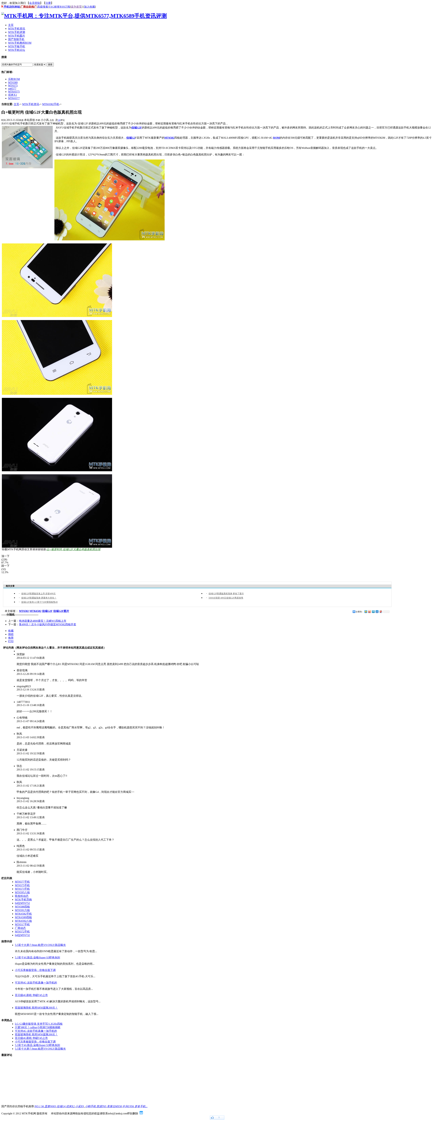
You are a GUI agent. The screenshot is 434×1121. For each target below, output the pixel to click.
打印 (11, 641)
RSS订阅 (65, 6)
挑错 (11, 634)
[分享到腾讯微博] (373, 611)
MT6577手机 (22, 881)
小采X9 (79, 1106)
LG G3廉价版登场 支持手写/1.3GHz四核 (39, 1023)
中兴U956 (128, 1106)
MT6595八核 (22, 892)
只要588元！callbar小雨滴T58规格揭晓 (37, 1027)
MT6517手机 (22, 924)
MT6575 (13, 85)
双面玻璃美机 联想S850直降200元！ (36, 1007)
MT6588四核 (22, 906)
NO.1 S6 (39, 1106)
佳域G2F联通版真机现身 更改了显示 (226, 593)
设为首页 (76, 6)
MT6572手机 (22, 931)
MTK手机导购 (23, 899)
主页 (16, 104)
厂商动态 (20, 928)
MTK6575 (14, 91)
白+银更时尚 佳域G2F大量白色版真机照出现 (73, 549)
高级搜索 (42, 6)
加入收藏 (89, 6)
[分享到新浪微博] (369, 611)
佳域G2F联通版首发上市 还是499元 (38, 593)
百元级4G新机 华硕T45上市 (31, 995)
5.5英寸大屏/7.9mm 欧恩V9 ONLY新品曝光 (40, 945)
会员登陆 (34, 3)
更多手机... (141, 1106)
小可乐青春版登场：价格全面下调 (35, 970)
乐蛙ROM (14, 79)
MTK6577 (14, 98)
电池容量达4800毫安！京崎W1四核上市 (42, 620)
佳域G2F (136, 127)
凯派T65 (101, 1106)
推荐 (11, 637)
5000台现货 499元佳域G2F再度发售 (226, 598)
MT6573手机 (22, 888)
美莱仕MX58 (114, 1106)
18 (59, 120)
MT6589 (13, 82)
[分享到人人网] (377, 611)
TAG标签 (54, 6)
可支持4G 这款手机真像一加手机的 (36, 982)
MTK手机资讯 (30, 104)
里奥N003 (50, 1106)
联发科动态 (21, 896)
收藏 (11, 630)
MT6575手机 (22, 885)
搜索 (50, 64)
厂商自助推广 (29, 6)
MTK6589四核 (23, 917)
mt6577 (12, 88)
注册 (48, 3)
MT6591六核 (22, 910)
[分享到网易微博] (380, 611)
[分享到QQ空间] (366, 611)
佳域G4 (61, 1106)
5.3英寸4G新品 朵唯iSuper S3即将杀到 (37, 957)
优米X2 (70, 1106)
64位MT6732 (22, 935)
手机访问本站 (11, 6)
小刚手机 (90, 1106)
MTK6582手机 (50, 104)
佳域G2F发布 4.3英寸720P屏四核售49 (39, 602)
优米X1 (12, 94)
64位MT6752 (22, 903)
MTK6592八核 (23, 920)
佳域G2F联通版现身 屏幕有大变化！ (38, 598)
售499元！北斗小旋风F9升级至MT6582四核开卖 (47, 624)
